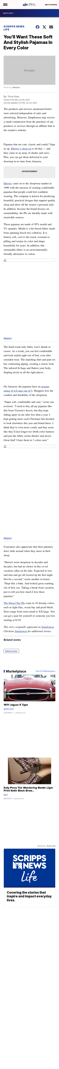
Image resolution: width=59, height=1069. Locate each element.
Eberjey (8, 183)
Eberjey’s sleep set (21, 148)
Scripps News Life (14, 28)
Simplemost (47, 627)
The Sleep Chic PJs (14, 603)
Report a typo (11, 651)
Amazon (16, 87)
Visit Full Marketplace (45, 671)
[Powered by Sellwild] (51, 846)
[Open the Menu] (5, 4)
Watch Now (50, 5)
